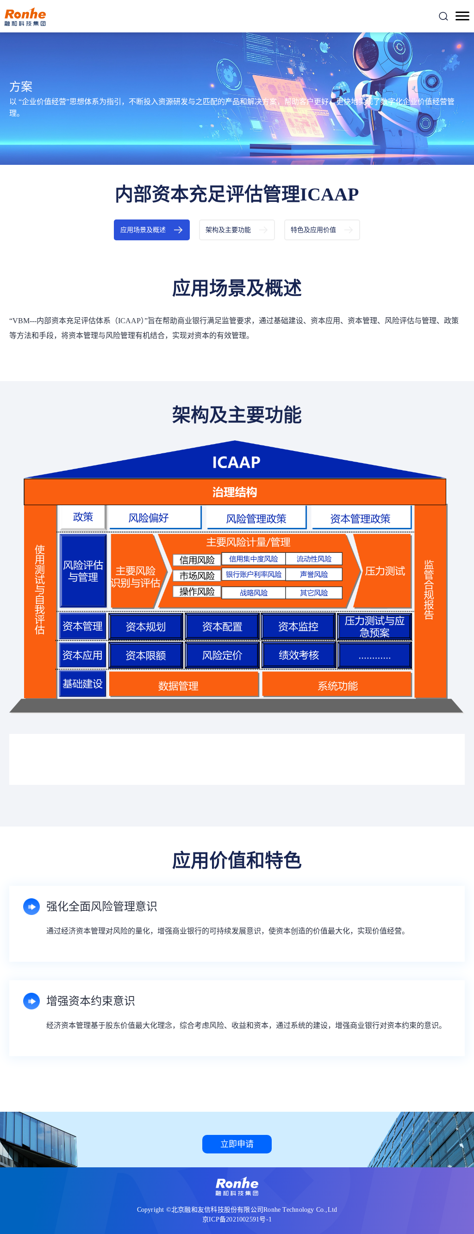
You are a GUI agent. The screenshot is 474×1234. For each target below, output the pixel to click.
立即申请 (237, 1144)
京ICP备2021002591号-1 (237, 1219)
